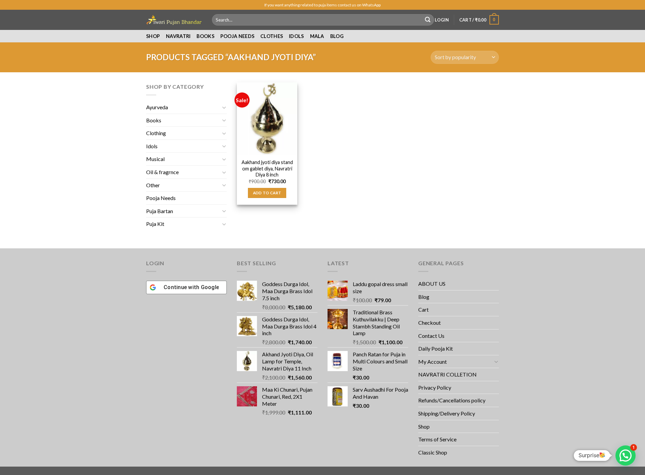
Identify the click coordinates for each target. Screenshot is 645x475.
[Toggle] (224, 107)
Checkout (429, 322)
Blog (337, 36)
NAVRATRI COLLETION (447, 374)
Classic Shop (432, 452)
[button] (625, 455)
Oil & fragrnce (162, 172)
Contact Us (431, 335)
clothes (271, 36)
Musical (155, 159)
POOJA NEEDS (237, 36)
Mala (317, 36)
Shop (153, 36)
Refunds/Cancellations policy (451, 400)
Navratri (178, 36)
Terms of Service (437, 439)
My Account (432, 361)
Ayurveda (157, 107)
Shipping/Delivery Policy (447, 413)
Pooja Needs (161, 198)
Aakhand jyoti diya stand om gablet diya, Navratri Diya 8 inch (267, 168)
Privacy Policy (434, 387)
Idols (296, 36)
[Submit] (427, 20)
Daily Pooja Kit (435, 348)
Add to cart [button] (267, 193)
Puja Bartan (159, 211)
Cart (423, 309)
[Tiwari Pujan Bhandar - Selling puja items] (174, 20)
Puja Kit (155, 224)
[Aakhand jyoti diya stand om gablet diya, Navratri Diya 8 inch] (267, 118)
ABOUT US (431, 283)
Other (153, 185)
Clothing (156, 133)
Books (205, 36)
